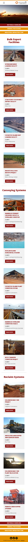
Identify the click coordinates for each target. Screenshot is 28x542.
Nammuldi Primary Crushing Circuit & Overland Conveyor (12, 215)
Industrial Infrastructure (14, 32)
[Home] (21, 2)
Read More (9, 74)
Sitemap (22, 540)
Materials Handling (14, 25)
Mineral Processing (14, 28)
